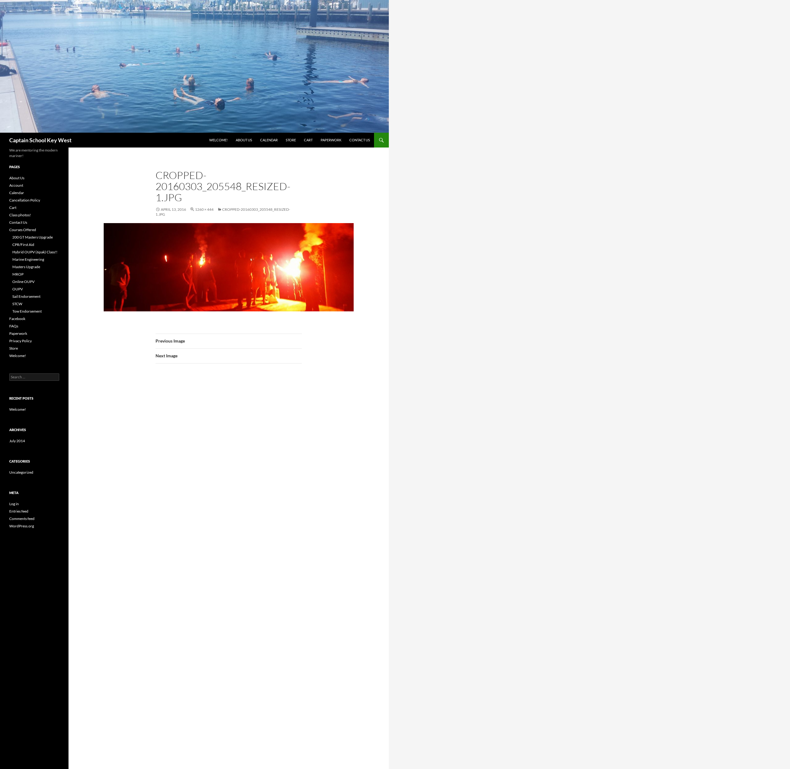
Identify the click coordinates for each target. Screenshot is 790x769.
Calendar (269, 140)
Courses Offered (22, 229)
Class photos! (20, 215)
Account (16, 185)
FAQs (13, 326)
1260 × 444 (204, 209)
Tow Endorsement (27, 311)
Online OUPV (23, 281)
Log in (14, 503)
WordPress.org (21, 526)
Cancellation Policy (24, 200)
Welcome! (218, 140)
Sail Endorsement (26, 296)
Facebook (17, 318)
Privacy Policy (20, 341)
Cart (308, 140)
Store (291, 140)
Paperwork (331, 140)
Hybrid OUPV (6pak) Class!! (34, 252)
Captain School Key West (40, 140)
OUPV (17, 289)
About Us (244, 140)
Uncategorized (21, 472)
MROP (17, 274)
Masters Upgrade (26, 266)
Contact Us (359, 140)
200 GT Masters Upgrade (32, 237)
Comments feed (22, 518)
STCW (17, 303)
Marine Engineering (28, 259)
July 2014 (17, 441)
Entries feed (18, 511)
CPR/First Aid (23, 244)
